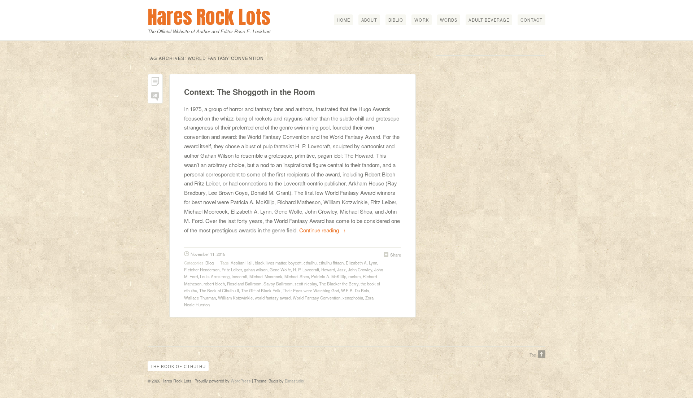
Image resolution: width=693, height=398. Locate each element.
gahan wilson (255, 269)
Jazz (341, 269)
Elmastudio (294, 381)
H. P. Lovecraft (306, 269)
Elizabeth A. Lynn (361, 263)
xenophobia (353, 298)
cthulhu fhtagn (331, 263)
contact (531, 20)
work (421, 20)
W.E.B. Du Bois (355, 290)
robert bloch (214, 284)
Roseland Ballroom (244, 284)
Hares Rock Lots (209, 17)
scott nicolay (306, 284)
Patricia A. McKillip (328, 276)
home (343, 20)
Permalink (155, 83)
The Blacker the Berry (338, 284)
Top (532, 355)
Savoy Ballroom (277, 284)
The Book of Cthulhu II (219, 290)
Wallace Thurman (200, 298)
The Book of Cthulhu (178, 366)
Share (395, 255)
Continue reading (322, 230)
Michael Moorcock (265, 276)
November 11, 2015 (208, 254)
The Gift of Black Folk (260, 290)
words (449, 20)
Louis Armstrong (215, 276)
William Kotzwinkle (235, 298)
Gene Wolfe (280, 269)
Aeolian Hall (242, 263)
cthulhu (310, 263)
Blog (209, 263)
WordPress (241, 381)
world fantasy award (273, 298)
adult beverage (488, 20)
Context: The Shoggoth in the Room (249, 91)
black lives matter (270, 263)
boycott (294, 263)
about (369, 20)
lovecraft (239, 276)
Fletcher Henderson (201, 269)
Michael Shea (296, 276)
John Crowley (360, 269)
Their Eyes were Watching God (311, 290)
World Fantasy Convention (316, 298)
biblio (396, 20)
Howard (328, 269)
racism (354, 276)
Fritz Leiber (232, 269)
